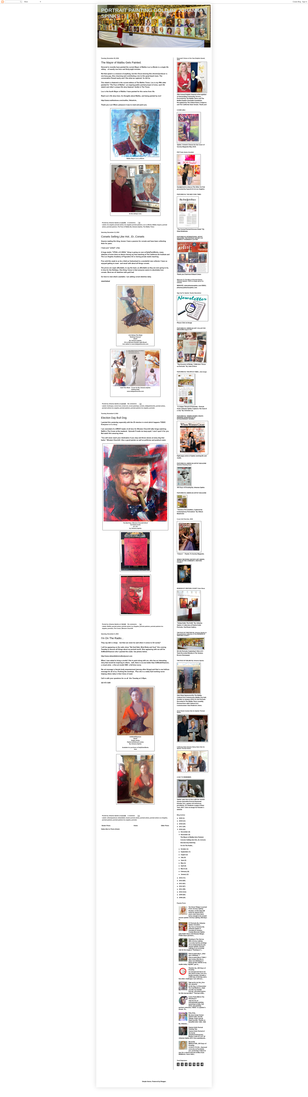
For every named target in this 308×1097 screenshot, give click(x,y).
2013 (181, 883)
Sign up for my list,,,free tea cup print (197, 983)
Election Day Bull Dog (114, 417)
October (184, 849)
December (184, 832)
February (184, 871)
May (182, 863)
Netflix (109, 626)
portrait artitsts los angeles (110, 408)
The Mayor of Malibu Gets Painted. (121, 62)
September (185, 852)
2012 (181, 886)
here (135, 749)
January (184, 874)
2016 (181, 829)
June (182, 860)
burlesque (110, 406)
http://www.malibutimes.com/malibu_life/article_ (119, 100)
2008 (181, 897)
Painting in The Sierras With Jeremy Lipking (196, 940)
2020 (181, 818)
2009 (181, 895)
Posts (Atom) (115, 829)
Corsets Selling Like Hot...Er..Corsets (122, 236)
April (182, 866)
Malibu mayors (157, 224)
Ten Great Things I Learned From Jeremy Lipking (198, 908)
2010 (181, 892)
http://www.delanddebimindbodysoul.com (116, 656)
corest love (117, 406)
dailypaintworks (150, 406)
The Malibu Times (148, 227)
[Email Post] (139, 222)
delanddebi (121, 818)
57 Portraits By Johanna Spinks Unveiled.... (197, 924)
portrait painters (112, 227)
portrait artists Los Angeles (130, 626)
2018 (181, 824)
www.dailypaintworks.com (140, 344)
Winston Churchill (127, 628)
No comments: (132, 403)
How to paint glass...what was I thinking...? (197, 954)
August (183, 855)
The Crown (117, 628)
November (184, 834)
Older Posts (165, 825)
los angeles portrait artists (115, 224)
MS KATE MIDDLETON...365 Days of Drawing (197, 1043)
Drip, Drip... (192, 1013)
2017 (181, 826)
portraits (152, 408)
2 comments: (131, 222)
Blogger (163, 1081)
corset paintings (134, 406)
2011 (181, 889)
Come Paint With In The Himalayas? (196, 997)
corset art (125, 406)
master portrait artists (132, 818)
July (182, 857)
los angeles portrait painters (133, 224)
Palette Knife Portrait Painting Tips (196, 1028)
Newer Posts (106, 825)
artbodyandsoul (112, 818)
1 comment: (131, 815)
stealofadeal (105, 281)
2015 (181, 878)
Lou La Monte (147, 224)
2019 (181, 821)
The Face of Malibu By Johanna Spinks (130, 227)
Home (136, 825)
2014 (181, 880)
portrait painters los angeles (140, 408)
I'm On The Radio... (112, 638)
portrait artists (160, 406)
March (183, 869)
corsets (142, 406)
